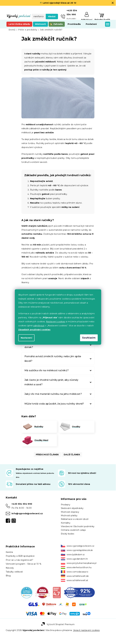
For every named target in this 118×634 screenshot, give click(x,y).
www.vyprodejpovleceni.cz (80, 546)
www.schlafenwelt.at (77, 580)
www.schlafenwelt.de (78, 576)
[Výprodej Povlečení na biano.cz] (57, 592)
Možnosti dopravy (70, 512)
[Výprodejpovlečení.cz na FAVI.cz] (42, 592)
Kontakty (66, 523)
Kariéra (9, 552)
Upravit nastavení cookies (86, 630)
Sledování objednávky (72, 508)
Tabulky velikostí (14, 571)
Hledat (52, 16)
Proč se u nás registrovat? (19, 560)
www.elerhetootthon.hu (79, 567)
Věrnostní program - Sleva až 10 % (23, 564)
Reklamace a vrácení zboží (74, 519)
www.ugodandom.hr (77, 559)
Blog (8, 575)
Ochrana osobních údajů (73, 530)
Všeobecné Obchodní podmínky (78, 526)
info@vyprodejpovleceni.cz (27, 513)
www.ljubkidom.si (76, 554)
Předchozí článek (47, 454)
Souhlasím (89, 337)
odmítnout (38, 326)
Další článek (72, 454)
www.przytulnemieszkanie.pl (82, 563)
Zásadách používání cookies (34, 329)
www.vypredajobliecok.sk (80, 550)
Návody (10, 568)
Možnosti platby (69, 515)
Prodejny (65, 504)
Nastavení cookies (55, 321)
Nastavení (26, 338)
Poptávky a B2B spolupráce (20, 556)
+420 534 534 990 (22, 504)
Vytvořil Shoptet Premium (61, 624)
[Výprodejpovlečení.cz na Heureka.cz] (26, 592)
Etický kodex (67, 533)
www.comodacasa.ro (77, 571)
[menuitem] (19, 24)
